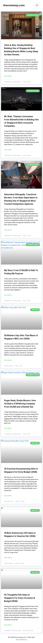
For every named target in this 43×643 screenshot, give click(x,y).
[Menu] (37, 5)
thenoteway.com (14, 5)
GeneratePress (21, 640)
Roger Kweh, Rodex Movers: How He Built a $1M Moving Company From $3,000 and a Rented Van (20, 403)
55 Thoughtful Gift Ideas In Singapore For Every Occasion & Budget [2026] (19, 597)
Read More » (8, 76)
